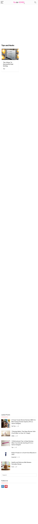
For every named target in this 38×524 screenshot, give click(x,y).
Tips (4, 68)
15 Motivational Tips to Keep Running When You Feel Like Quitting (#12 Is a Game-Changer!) (22, 442)
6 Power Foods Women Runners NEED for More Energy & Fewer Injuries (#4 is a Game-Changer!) (23, 421)
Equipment (13, 457)
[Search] (35, 2)
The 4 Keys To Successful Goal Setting (8, 64)
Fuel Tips (13, 426)
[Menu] (2, 2)
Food (12, 466)
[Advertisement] (19, 24)
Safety (12, 436)
